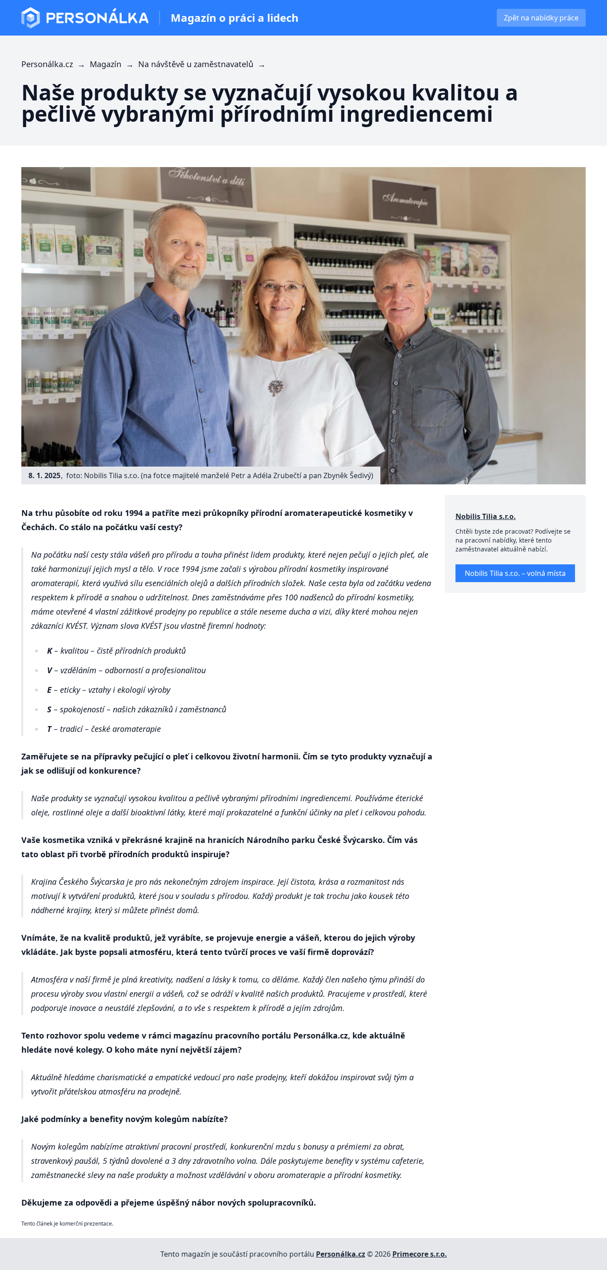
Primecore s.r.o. (419, 1254)
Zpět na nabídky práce (541, 18)
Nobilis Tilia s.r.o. (485, 516)
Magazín (235, 18)
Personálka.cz (340, 1254)
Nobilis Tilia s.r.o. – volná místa (515, 573)
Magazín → (114, 64)
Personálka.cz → (55, 64)
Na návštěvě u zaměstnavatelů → (203, 64)
